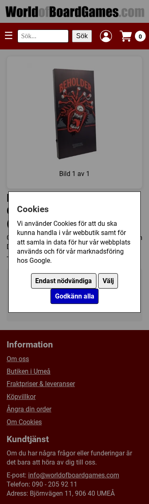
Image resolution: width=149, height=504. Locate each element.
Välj (108, 281)
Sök (82, 35)
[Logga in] (106, 36)
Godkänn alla (74, 296)
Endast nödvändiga (63, 281)
